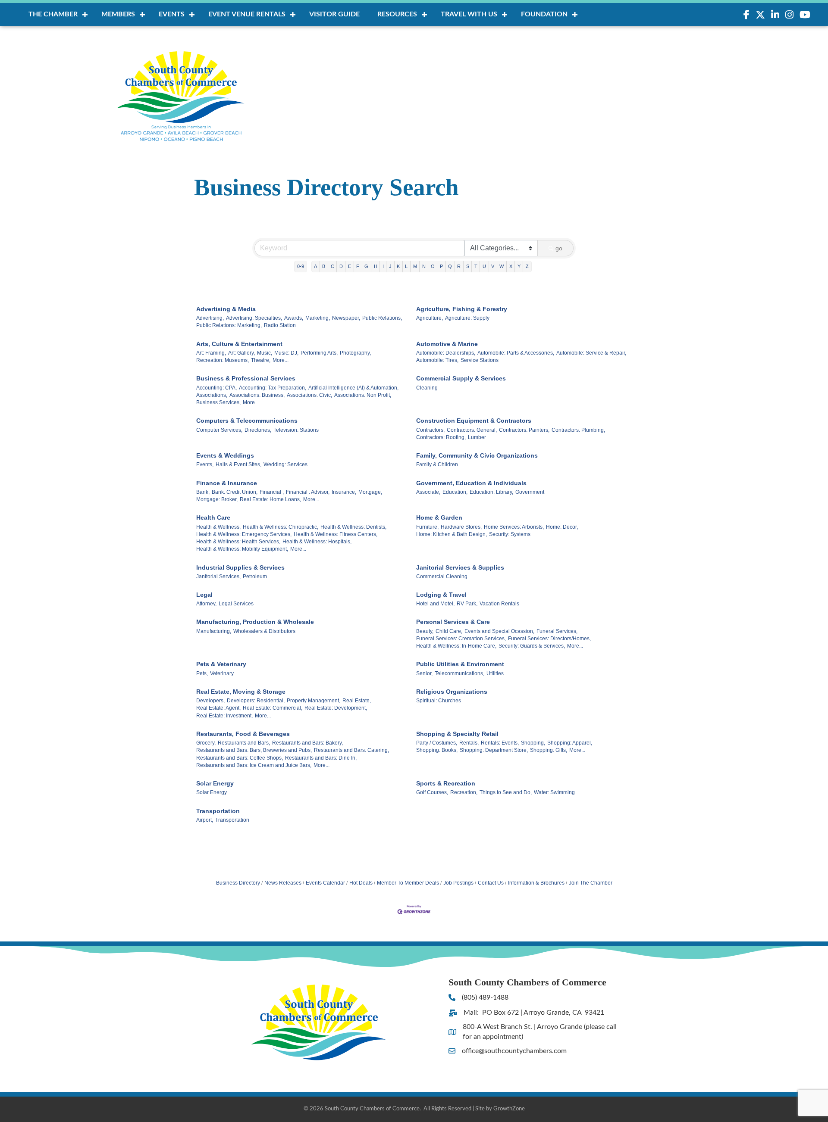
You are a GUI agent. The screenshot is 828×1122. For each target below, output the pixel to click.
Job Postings (458, 883)
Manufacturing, (213, 631)
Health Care (213, 517)
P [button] (441, 266)
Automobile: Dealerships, (445, 353)
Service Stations (480, 360)
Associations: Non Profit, (362, 395)
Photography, (355, 353)
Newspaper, (346, 318)
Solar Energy (215, 783)
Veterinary (222, 673)
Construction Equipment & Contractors (473, 420)
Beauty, (424, 631)
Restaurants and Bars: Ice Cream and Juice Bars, (253, 765)
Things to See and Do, (506, 792)
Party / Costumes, (436, 743)
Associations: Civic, (309, 395)
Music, (264, 353)
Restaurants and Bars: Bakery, (307, 743)
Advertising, (210, 318)
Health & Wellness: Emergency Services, (244, 534)
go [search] (558, 248)
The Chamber (53, 14)
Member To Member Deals (408, 883)
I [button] (383, 266)
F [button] (357, 266)
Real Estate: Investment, (224, 716)
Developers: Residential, (256, 701)
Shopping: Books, (437, 750)
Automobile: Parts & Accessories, (515, 353)
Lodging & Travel (441, 594)
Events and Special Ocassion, (499, 631)
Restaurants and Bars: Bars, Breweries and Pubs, (254, 750)
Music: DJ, (286, 353)
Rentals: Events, (500, 743)
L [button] (406, 266)
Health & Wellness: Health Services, (238, 542)
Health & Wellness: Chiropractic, (280, 527)
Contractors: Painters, (524, 430)
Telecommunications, (459, 673)
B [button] (323, 266)
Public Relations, (382, 318)
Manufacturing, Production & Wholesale (255, 621)
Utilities (495, 673)
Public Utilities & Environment (460, 664)
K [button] (398, 266)
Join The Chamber (590, 883)
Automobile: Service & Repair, (591, 353)
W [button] (501, 266)
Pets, (202, 673)
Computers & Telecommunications (247, 420)
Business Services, (218, 402)
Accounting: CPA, (216, 388)
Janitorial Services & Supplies (460, 567)
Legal (204, 594)
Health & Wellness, (218, 527)
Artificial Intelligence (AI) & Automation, (353, 388)
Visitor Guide (334, 14)
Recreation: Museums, (222, 360)
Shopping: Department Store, (494, 750)
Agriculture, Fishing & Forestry (461, 308)
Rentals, (469, 743)
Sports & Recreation (445, 783)
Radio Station (280, 325)
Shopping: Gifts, (548, 750)
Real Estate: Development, (335, 708)
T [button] (475, 266)
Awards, (293, 318)
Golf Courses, (432, 792)
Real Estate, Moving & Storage (240, 691)
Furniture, (427, 527)
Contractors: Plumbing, (578, 430)
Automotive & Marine (447, 343)
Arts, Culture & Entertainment (239, 343)
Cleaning (427, 388)
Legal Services (236, 604)
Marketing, (317, 318)
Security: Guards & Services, (532, 646)
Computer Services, (219, 430)
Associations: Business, (257, 395)
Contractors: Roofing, (441, 437)
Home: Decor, (562, 527)
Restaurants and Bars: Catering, (351, 750)
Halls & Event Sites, (238, 464)
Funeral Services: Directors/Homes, (549, 639)
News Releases (282, 883)
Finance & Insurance (226, 483)
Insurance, (344, 492)
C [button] (332, 266)
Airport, (204, 820)
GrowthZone (509, 1109)
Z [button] (527, 266)
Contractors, (430, 430)
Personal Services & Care (453, 621)
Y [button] (519, 266)
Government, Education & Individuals (471, 483)
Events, (204, 464)
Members (118, 14)
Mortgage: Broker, (217, 499)
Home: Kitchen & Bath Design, (451, 534)
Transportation (218, 810)
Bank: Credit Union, (234, 492)
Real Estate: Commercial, (272, 708)
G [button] (366, 266)
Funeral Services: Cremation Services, (461, 639)
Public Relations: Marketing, (229, 325)
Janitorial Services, (218, 576)
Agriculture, (429, 318)
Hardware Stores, (461, 527)
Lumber (477, 437)
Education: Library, (491, 492)
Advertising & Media (226, 308)
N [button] (424, 266)
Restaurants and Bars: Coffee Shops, (239, 758)
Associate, (428, 492)
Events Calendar (325, 883)
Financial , (272, 492)
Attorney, (206, 604)
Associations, (211, 395)
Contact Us (491, 883)
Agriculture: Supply (467, 318)
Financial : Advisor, (307, 492)
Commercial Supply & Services (461, 378)
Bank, (203, 492)
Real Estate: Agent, (218, 708)
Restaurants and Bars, (244, 743)
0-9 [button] (300, 266)
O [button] (433, 266)
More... (281, 360)
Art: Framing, (211, 353)
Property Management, (313, 701)
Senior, (424, 673)
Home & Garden (439, 517)
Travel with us (469, 14)
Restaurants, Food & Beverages (243, 733)
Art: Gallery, (241, 353)
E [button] (349, 266)
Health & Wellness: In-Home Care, (456, 646)
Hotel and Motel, (435, 604)
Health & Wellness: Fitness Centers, (335, 534)
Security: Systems (509, 534)
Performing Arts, (319, 353)
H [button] (375, 266)
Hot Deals (361, 883)
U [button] (484, 266)
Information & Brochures (536, 883)
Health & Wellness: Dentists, (353, 527)
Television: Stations (296, 430)
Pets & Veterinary (221, 664)
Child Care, (449, 631)
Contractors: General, (472, 430)
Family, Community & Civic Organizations (477, 455)
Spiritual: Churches (438, 701)
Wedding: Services (285, 464)
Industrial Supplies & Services (240, 567)
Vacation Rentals (499, 604)
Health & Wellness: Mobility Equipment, (242, 549)
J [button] (390, 266)
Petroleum (255, 576)
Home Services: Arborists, (514, 527)
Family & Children (437, 464)
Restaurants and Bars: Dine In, (321, 758)
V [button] (492, 266)
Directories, (258, 430)
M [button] (415, 266)
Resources (397, 14)
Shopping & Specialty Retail (457, 733)
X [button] (510, 266)
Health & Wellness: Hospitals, (316, 542)
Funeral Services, (556, 631)
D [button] (341, 266)
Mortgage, (370, 492)
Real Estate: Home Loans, (270, 499)
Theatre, (260, 360)
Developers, (210, 701)
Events (172, 14)
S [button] (467, 266)
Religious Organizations (451, 691)
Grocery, (206, 743)
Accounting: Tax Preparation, (272, 388)
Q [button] (450, 266)
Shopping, (533, 743)
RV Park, (467, 604)
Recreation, (463, 792)
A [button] (315, 266)
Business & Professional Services (245, 378)
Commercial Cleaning (441, 576)
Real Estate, (356, 701)
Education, (454, 492)
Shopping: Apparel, (569, 743)
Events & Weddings (225, 455)
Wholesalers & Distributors (264, 631)
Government (529, 492)
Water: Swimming (554, 792)
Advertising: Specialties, (254, 318)
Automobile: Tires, (437, 360)
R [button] (459, 266)
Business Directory (238, 883)
